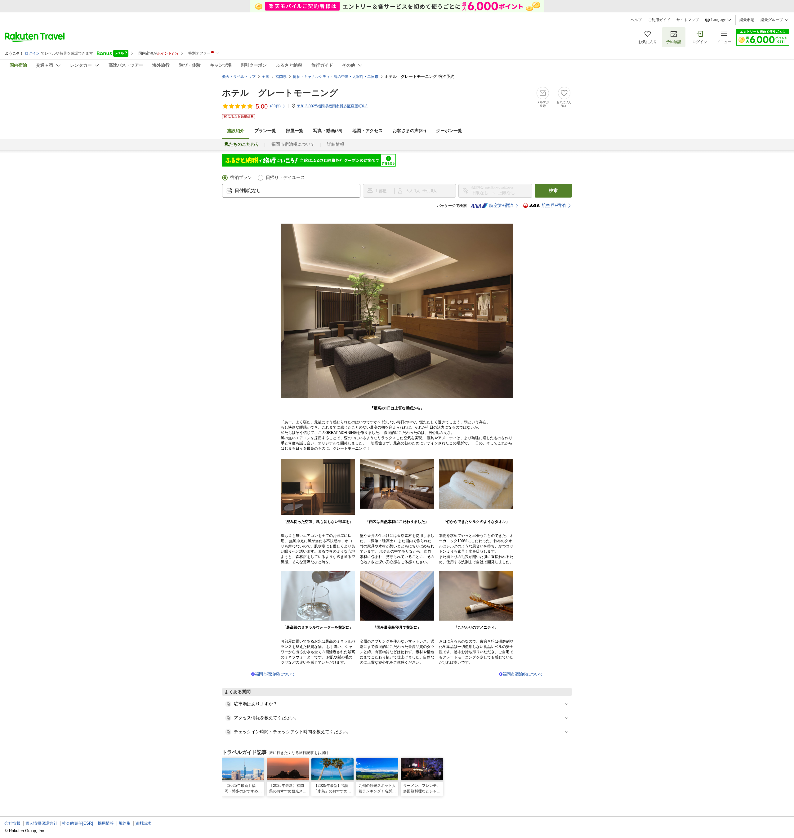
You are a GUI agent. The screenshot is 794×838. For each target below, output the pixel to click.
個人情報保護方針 (41, 823)
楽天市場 (746, 20)
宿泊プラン (241, 177)
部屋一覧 (294, 130)
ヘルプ (636, 20)
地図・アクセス (367, 130)
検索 (553, 190)
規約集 (124, 823)
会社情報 (12, 823)
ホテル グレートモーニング (280, 93)
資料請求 (143, 823)
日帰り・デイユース (285, 177)
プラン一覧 (265, 130)
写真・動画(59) (327, 130)
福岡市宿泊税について (293, 144)
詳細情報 (335, 144)
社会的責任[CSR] (77, 823)
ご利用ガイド (659, 20)
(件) (275, 106)
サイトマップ (687, 20)
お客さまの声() (409, 130)
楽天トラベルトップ (239, 76)
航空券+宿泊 (501, 205)
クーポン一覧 (449, 130)
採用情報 (106, 823)
